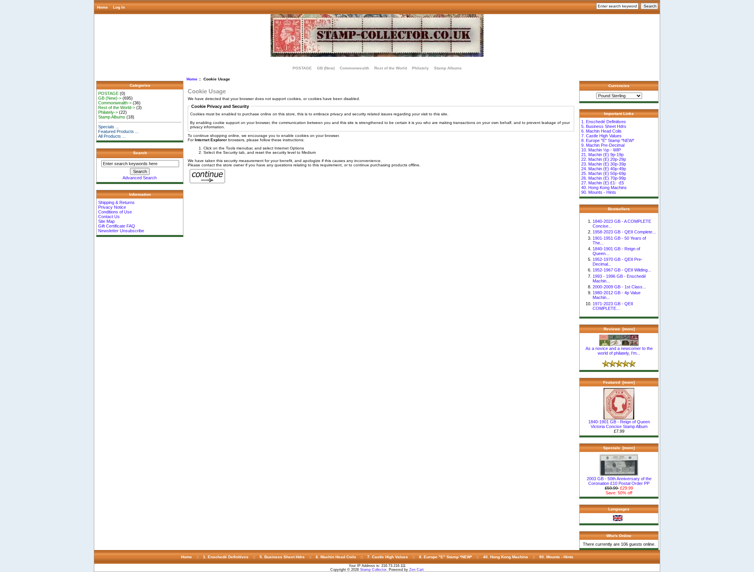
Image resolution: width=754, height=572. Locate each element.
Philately (420, 68)
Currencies (619, 86)
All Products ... (112, 136)
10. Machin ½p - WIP (601, 150)
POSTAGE (302, 68)
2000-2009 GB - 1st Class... (619, 286)
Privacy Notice (112, 207)
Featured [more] (619, 382)
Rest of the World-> (116, 107)
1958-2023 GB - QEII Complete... (624, 232)
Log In (119, 7)
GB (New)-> (109, 98)
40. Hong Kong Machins (604, 187)
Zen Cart (416, 570)
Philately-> (108, 112)
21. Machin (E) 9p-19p (602, 154)
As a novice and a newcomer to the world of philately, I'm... (619, 350)
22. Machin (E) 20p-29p (603, 159)
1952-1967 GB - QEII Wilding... (622, 270)
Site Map (106, 221)
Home (102, 7)
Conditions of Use (115, 211)
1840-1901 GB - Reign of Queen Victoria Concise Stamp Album (619, 424)
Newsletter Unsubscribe (121, 230)
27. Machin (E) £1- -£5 (602, 182)
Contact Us (109, 216)
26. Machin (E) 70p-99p (603, 178)
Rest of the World (390, 68)
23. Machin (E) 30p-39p (603, 164)
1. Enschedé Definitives (603, 121)
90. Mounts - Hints (598, 192)
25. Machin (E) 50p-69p (603, 173)
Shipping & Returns (116, 202)
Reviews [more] (619, 329)
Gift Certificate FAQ (116, 226)
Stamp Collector (373, 570)
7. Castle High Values (601, 135)
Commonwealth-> (115, 102)
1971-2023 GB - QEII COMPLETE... (613, 306)
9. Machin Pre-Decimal (602, 145)
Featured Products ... (118, 131)
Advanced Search (140, 177)
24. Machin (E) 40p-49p (603, 168)
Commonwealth (354, 68)
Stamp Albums (448, 68)
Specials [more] (619, 448)
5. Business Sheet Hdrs (603, 126)
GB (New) (326, 68)
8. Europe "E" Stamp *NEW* (607, 140)
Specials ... (108, 126)
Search (140, 153)
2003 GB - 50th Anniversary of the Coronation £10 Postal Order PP (619, 481)
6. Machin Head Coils (601, 131)
